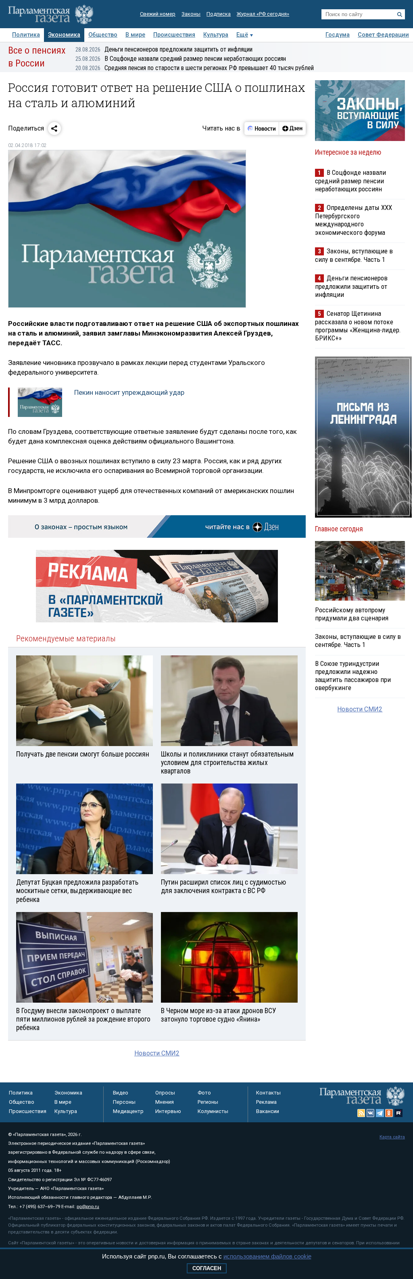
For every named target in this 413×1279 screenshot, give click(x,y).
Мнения (164, 1102)
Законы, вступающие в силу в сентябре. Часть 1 (354, 255)
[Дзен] (292, 128)
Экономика (64, 34)
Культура (215, 34)
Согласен (206, 1268)
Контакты (268, 1093)
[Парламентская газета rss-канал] (361, 1113)
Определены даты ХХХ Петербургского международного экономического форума (353, 219)
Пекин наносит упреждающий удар (129, 392)
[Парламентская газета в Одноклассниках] (389, 1113)
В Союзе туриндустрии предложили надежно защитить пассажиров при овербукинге (353, 675)
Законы (190, 14)
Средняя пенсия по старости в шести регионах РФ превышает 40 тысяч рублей (194, 68)
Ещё (242, 34)
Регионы (208, 1102)
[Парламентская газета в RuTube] (398, 1113)
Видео (120, 1093)
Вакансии (267, 1111)
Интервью (168, 1111)
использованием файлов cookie (267, 1256)
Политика (26, 34)
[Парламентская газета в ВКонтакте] (371, 1113)
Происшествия (174, 34)
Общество (102, 34)
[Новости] (261, 128)
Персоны (124, 1102)
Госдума (337, 34)
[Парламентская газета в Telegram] (380, 1113)
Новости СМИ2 (156, 1053)
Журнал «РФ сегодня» (263, 14)
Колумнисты (213, 1111)
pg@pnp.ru (88, 1206)
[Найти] (399, 14)
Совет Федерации (383, 34)
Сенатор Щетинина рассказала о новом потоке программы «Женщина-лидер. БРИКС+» (358, 325)
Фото (204, 1093)
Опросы (165, 1093)
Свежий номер (157, 14)
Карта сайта (392, 1137)
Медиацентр (128, 1111)
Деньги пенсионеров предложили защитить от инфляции (163, 49)
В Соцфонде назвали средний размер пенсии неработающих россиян (180, 58)
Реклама (266, 1102)
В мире (135, 34)
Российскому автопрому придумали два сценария (351, 614)
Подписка (218, 14)
